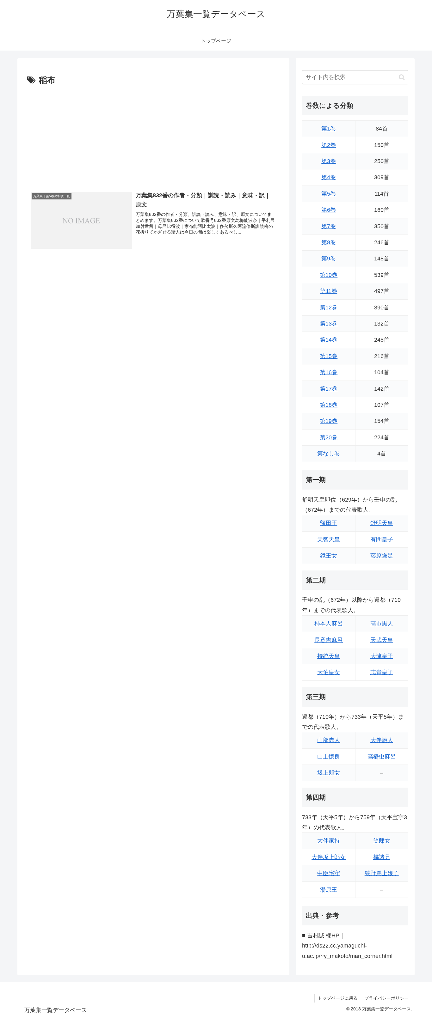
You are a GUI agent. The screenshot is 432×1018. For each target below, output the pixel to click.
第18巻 (328, 405)
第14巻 (328, 340)
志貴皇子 (381, 672)
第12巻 (328, 307)
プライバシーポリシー (386, 998)
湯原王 (328, 890)
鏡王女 (328, 555)
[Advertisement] (153, 135)
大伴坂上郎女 (329, 857)
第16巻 (328, 372)
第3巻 (328, 161)
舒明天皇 (381, 523)
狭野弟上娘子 (382, 873)
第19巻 (328, 421)
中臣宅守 (328, 873)
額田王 (328, 523)
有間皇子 (381, 539)
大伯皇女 (328, 672)
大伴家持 (328, 841)
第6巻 (328, 210)
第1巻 (328, 128)
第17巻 (328, 389)
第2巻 (328, 145)
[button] (401, 77)
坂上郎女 (328, 773)
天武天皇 (381, 640)
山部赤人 (328, 740)
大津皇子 (381, 656)
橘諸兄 (381, 857)
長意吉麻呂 (328, 640)
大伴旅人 (381, 740)
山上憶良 (328, 756)
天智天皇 (328, 539)
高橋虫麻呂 (381, 756)
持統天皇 (328, 656)
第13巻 (328, 323)
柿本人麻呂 (328, 623)
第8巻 (328, 242)
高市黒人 (381, 623)
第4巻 (328, 177)
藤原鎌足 (381, 555)
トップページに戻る (338, 998)
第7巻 (328, 226)
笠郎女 (381, 841)
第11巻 (328, 291)
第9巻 (328, 258)
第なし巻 (328, 453)
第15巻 (328, 356)
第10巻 (328, 275)
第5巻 (328, 194)
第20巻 (328, 437)
